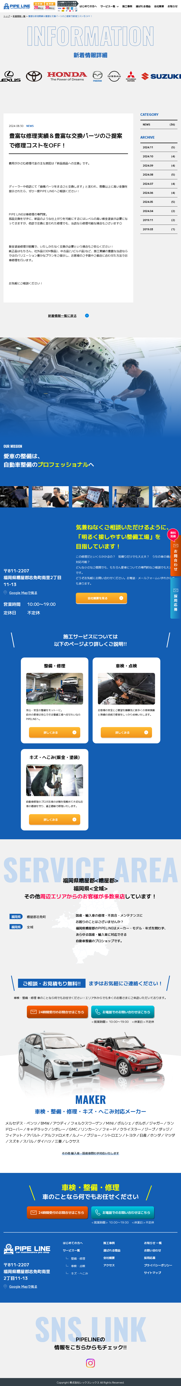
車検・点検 (78, 1266)
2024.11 (148, 147)
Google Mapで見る (23, 592)
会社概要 (159, 6)
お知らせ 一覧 (153, 1243)
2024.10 (148, 156)
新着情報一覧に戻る (62, 316)
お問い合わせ (152, 1250)
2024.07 (148, 183)
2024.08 (148, 174)
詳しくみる (51, 732)
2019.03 (148, 229)
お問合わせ (175, 561)
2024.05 (148, 202)
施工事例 (127, 6)
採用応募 (149, 1258)
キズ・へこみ (79, 1273)
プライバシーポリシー (158, 1265)
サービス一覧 (107, 6)
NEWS (146, 124)
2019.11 (148, 220)
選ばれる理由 (143, 6)
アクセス (109, 1265)
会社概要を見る (97, 598)
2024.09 (148, 165)
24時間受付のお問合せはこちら (61, 1012)
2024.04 (148, 211)
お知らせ (172, 6)
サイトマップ (152, 1272)
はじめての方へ (88, 6)
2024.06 (148, 193)
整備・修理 (78, 1258)
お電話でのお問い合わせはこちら (126, 1012)
